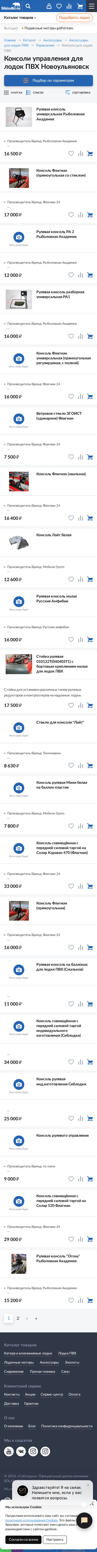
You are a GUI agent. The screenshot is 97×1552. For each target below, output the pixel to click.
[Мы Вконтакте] (21, 1451)
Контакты (12, 1394)
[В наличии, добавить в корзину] (90, 153)
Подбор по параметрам (53, 81)
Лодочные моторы (19, 1362)
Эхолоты (72, 1362)
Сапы (65, 1372)
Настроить (54, 1540)
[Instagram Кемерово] (45, 1451)
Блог (32, 1426)
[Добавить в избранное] (71, 153)
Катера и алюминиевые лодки (28, 1353)
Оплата (74, 1394)
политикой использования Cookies (31, 1520)
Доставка (11, 1404)
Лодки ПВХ (67, 1353)
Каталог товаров (18, 18)
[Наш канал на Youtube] (9, 1451)
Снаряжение (14, 1372)
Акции (30, 1394)
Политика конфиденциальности (66, 1426)
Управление (45, 45)
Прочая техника (42, 1372)
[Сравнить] (81, 153)
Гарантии (31, 1404)
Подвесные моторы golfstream (49, 28)
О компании (13, 1426)
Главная (10, 40)
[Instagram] (33, 1451)
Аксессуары (52, 40)
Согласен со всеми (23, 1540)
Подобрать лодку (74, 18)
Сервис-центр (52, 1394)
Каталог (29, 40)
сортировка (81, 92)
